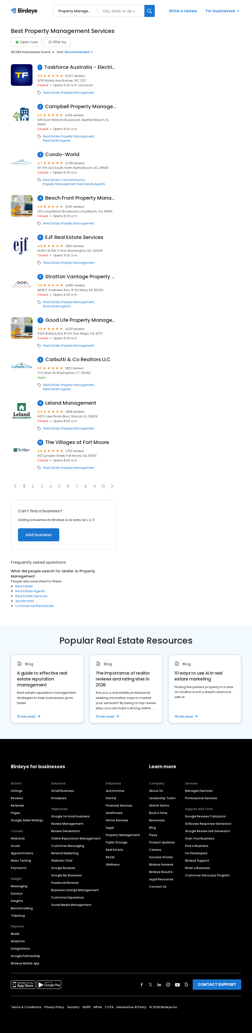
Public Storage (116, 842)
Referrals (17, 805)
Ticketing (18, 916)
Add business (39, 534)
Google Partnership (25, 956)
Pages (15, 813)
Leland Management (70, 403)
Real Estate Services (31, 596)
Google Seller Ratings (27, 820)
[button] (112, 486)
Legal (110, 828)
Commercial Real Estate (34, 606)
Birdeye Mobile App (25, 963)
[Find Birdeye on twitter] (150, 984)
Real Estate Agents (57, 141)
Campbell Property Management (81, 106)
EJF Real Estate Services (74, 237)
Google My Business (66, 875)
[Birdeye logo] (25, 11)
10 (103, 486)
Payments (19, 868)
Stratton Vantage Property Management (81, 277)
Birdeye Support (197, 860)
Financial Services (119, 805)
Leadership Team (162, 798)
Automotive (115, 791)
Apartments (24, 601)
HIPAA (98, 1007)
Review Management (67, 824)
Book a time (158, 813)
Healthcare (114, 813)
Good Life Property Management (81, 320)
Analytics (18, 941)
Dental (111, 798)
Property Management (77, 93)
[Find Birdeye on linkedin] (159, 984)
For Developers (196, 853)
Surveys (17, 893)
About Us (156, 791)
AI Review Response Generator (208, 824)
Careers (155, 850)
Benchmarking (22, 908)
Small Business (62, 791)
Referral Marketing (65, 853)
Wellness (113, 864)
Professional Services (201, 798)
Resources (157, 820)
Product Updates (162, 842)
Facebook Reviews (65, 883)
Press (153, 835)
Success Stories (161, 857)
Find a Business (196, 846)
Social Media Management (71, 905)
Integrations (20, 948)
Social (15, 846)
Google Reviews (63, 868)
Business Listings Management (75, 890)
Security (73, 1007)
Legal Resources (161, 879)
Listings (16, 791)
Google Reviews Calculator (205, 816)
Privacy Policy (54, 1007)
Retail (110, 857)
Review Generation (65, 831)
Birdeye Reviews (161, 864)
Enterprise (58, 798)
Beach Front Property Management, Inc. (81, 198)
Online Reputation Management (76, 838)
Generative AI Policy (131, 1007)
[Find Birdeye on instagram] (168, 984)
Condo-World (62, 154)
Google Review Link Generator (207, 831)
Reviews (17, 798)
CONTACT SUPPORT (217, 984)
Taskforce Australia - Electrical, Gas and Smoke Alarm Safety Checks (80, 67)
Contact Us (158, 887)
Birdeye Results (161, 872)
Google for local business (70, 816)
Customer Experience (67, 897)
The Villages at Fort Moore (77, 442)
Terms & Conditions (26, 1007)
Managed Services (199, 791)
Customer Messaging (67, 846)
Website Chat (62, 860)
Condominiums (73, 180)
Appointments (22, 853)
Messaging (19, 886)
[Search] (149, 11)
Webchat (18, 838)
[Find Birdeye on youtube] (177, 984)
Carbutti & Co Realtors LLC (77, 359)
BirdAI (15, 934)
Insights (17, 901)
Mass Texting (21, 860)
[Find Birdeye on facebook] (142, 984)
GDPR (86, 1007)
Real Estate (51, 93)
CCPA (109, 1007)
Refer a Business (197, 868)
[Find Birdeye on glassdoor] (186, 984)
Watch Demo (159, 805)
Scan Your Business (199, 838)
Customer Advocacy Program (207, 875)
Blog (152, 828)
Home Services (117, 820)
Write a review (183, 11)
